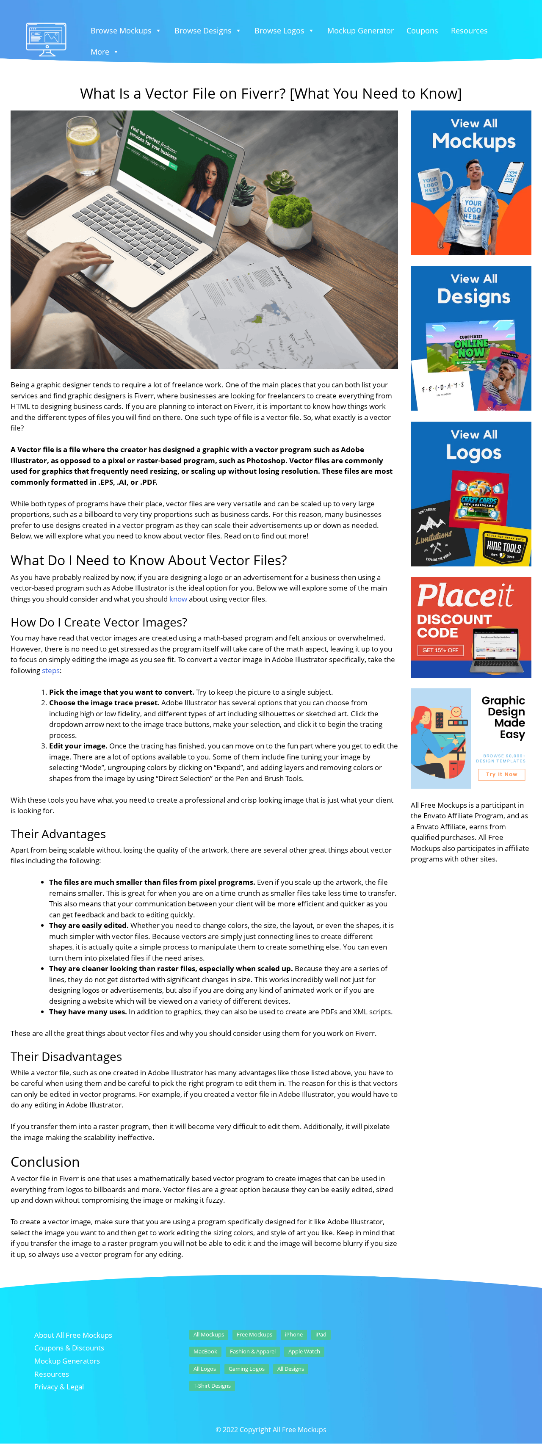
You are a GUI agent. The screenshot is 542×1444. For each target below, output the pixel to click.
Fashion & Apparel (253, 1351)
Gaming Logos (247, 1368)
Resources (469, 30)
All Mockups (209, 1334)
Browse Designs (203, 30)
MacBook (205, 1351)
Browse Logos (279, 30)
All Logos (205, 1368)
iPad (320, 1334)
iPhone (294, 1334)
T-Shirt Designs (212, 1385)
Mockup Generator (360, 30)
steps (51, 670)
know (178, 599)
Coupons (422, 30)
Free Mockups (254, 1334)
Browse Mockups (121, 30)
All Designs (290, 1368)
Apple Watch (304, 1351)
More (100, 52)
